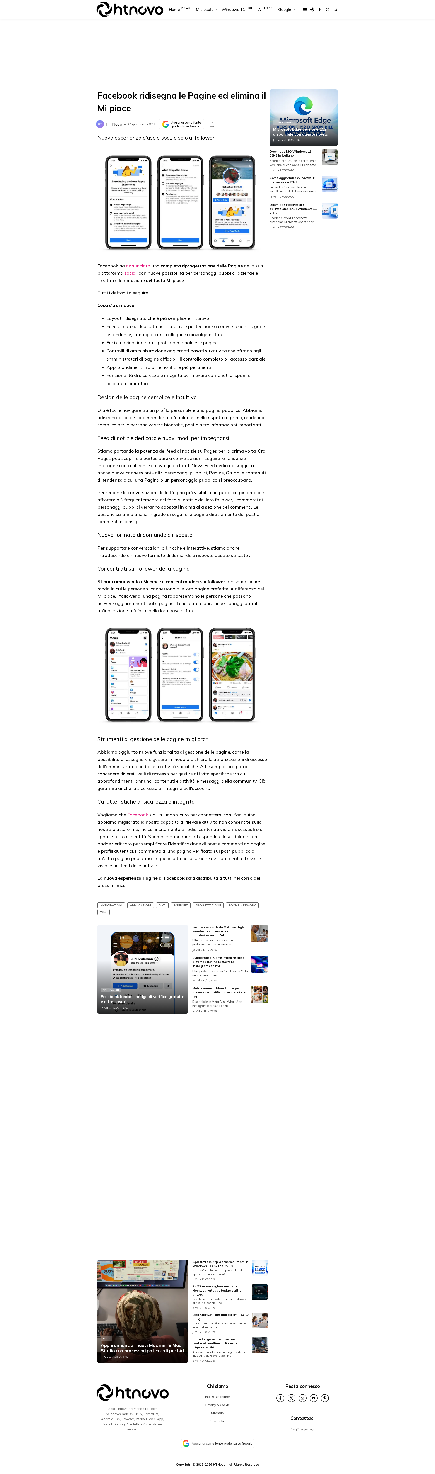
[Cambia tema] (312, 9)
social (130, 273)
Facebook (137, 815)
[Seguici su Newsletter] (303, 1398)
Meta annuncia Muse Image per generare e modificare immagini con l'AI (219, 992)
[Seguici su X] (327, 9)
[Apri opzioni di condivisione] (212, 124)
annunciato (138, 266)
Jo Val (105, 1008)
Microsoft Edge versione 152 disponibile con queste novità (300, 131)
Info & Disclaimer (217, 1397)
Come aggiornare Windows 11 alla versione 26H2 (293, 180)
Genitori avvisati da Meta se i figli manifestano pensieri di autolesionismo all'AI (218, 931)
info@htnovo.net (302, 1429)
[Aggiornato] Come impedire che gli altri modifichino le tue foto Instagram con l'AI (219, 962)
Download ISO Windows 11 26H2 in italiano (290, 153)
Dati (162, 905)
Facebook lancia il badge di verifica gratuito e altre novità (142, 999)
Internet (181, 905)
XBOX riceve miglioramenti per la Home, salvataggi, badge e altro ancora (217, 1290)
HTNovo (114, 124)
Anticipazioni (111, 905)
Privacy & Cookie (217, 1405)
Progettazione (208, 905)
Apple (106, 1338)
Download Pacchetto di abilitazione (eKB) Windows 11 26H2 (293, 209)
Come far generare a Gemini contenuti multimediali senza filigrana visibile (214, 1343)
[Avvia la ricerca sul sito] (335, 9)
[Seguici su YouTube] (314, 1398)
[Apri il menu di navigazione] (305, 9)
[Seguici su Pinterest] (325, 1398)
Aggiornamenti (285, 122)
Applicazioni (140, 905)
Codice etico (218, 1421)
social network (242, 905)
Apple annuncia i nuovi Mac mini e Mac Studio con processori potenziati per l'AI (142, 1348)
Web (103, 912)
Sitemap (217, 1413)
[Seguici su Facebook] (320, 9)
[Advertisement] (217, 54)
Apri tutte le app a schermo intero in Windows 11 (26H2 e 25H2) (220, 1264)
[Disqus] (182, 1077)
